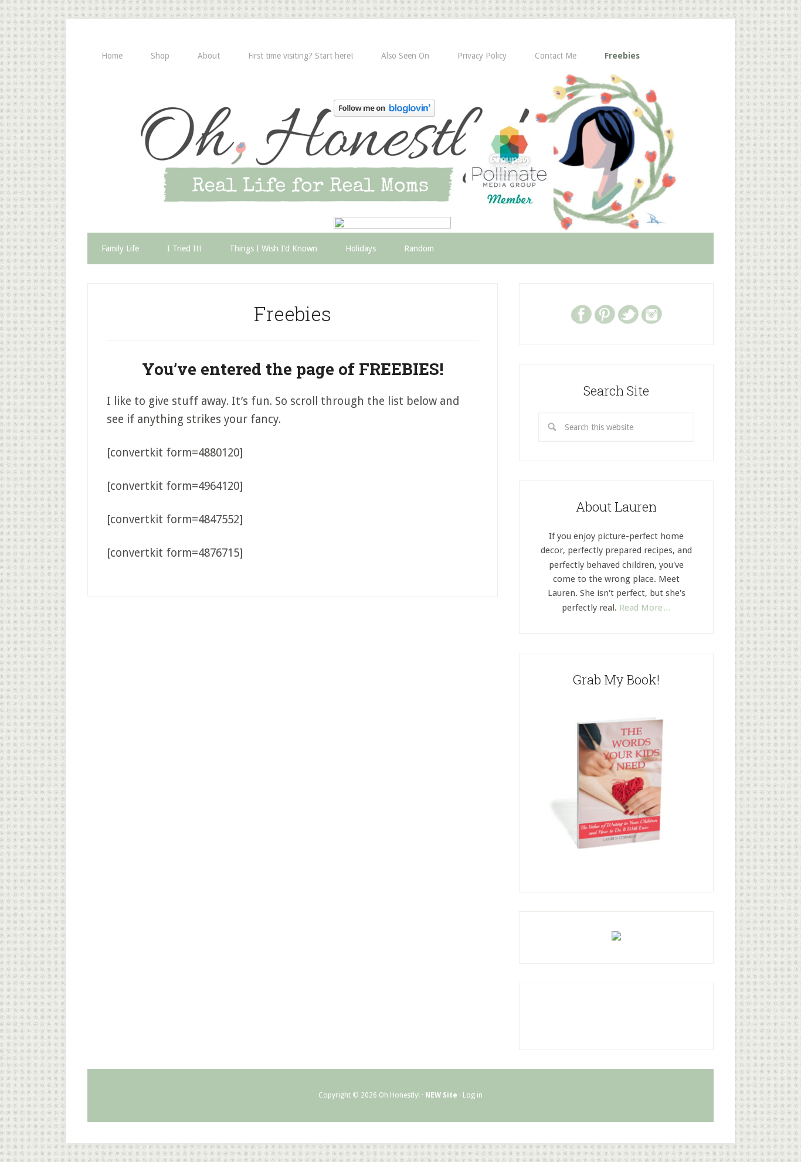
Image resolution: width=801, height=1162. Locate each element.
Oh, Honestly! (209, 132)
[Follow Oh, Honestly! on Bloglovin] (384, 113)
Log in (473, 1095)
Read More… (645, 607)
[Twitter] (628, 313)
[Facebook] (581, 313)
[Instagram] (651, 313)
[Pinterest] (604, 313)
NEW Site (441, 1095)
